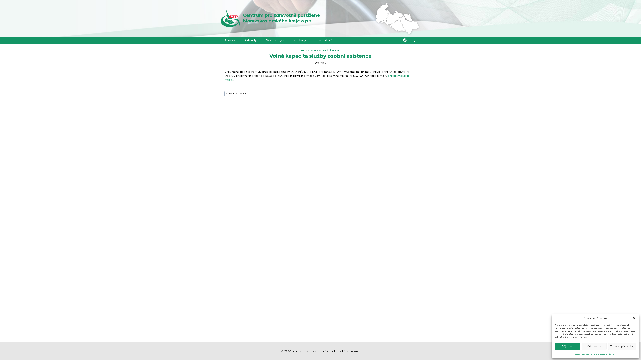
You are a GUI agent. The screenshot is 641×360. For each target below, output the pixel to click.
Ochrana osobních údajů (602, 354)
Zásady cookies (582, 354)
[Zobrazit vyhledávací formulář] (413, 40)
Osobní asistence (236, 93)
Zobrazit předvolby (622, 346)
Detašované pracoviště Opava (320, 50)
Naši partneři (323, 40)
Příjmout (567, 346)
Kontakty (300, 40)
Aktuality (251, 40)
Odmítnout (594, 346)
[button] (634, 318)
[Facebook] (404, 40)
